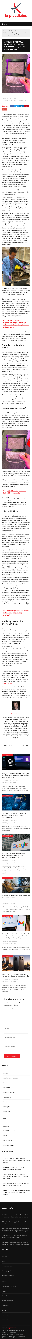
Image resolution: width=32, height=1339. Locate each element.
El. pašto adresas (10, 1037)
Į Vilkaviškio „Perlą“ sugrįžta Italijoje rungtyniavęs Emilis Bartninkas (13, 1168)
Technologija (7, 1097)
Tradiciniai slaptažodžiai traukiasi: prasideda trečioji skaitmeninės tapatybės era (14, 815)
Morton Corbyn (12, 100)
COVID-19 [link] (7, 647)
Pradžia (5, 1073)
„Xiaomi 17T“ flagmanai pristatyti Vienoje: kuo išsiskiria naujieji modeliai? (16, 975)
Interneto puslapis (10, 1046)
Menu (5, 24)
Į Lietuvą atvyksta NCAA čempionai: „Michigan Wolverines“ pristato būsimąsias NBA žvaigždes (16, 1192)
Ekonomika (6, 1087)
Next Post (23, 746)
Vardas (7, 1028)
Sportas (5, 1102)
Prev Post (9, 746)
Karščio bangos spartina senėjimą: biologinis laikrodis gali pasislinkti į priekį (16, 1184)
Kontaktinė (6, 1111)
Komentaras (9, 1009)
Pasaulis (5, 1083)
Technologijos (7, 755)
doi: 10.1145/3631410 (8, 683)
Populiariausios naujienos (10, 1078)
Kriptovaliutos (12, 1328)
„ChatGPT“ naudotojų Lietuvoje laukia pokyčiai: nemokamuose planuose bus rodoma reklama (15, 775)
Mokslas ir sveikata (9, 1092)
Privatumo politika (8, 1145)
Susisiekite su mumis (9, 1131)
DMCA (5, 1135)
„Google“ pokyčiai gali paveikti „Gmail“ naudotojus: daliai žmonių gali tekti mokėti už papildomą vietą (15, 936)
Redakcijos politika (8, 1140)
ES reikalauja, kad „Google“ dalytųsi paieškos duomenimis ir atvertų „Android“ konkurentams (14, 855)
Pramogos (6, 1106)
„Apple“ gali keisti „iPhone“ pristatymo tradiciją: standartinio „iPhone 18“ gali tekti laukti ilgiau (15, 1176)
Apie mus (6, 1126)
